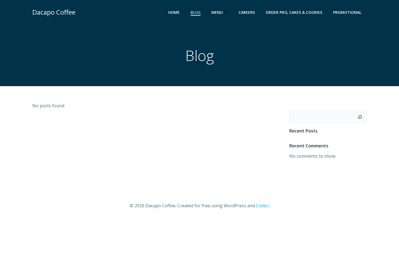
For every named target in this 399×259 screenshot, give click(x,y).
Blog (196, 12)
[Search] (359, 117)
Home (174, 12)
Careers (247, 12)
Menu (217, 12)
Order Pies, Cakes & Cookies (294, 12)
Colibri (262, 206)
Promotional (347, 12)
